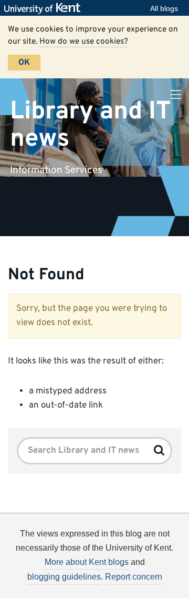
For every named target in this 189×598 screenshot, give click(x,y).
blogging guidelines (64, 576)
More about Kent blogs (87, 562)
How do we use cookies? (83, 41)
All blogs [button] (164, 8)
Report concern (133, 576)
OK (24, 62)
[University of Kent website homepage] (45, 8)
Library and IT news (90, 125)
